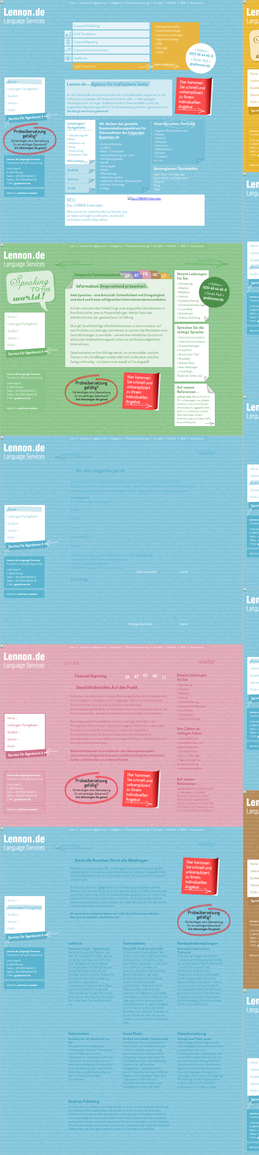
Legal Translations (85, 66)
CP (127, 276)
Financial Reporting (86, 42)
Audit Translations (85, 34)
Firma (75, 527)
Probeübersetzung (137, 3)
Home (11, 82)
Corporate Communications (91, 50)
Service (11, 103)
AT (136, 275)
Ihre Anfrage (80, 579)
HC (155, 274)
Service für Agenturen (93, 3)
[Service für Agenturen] (31, 120)
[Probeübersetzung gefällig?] (29, 139)
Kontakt (158, 3)
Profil (10, 110)
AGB (183, 3)
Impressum (197, 3)
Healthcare (80, 58)
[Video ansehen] (144, 199)
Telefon (75, 546)
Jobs (72, 3)
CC (145, 675)
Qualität (12, 96)
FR (145, 274)
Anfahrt (171, 3)
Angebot (116, 3)
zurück (72, 261)
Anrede (76, 510)
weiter (206, 259)
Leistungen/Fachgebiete (22, 89)
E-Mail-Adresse (81, 537)
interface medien (27, 193)
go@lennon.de (22, 183)
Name (75, 518)
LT (164, 276)
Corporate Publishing (86, 26)
